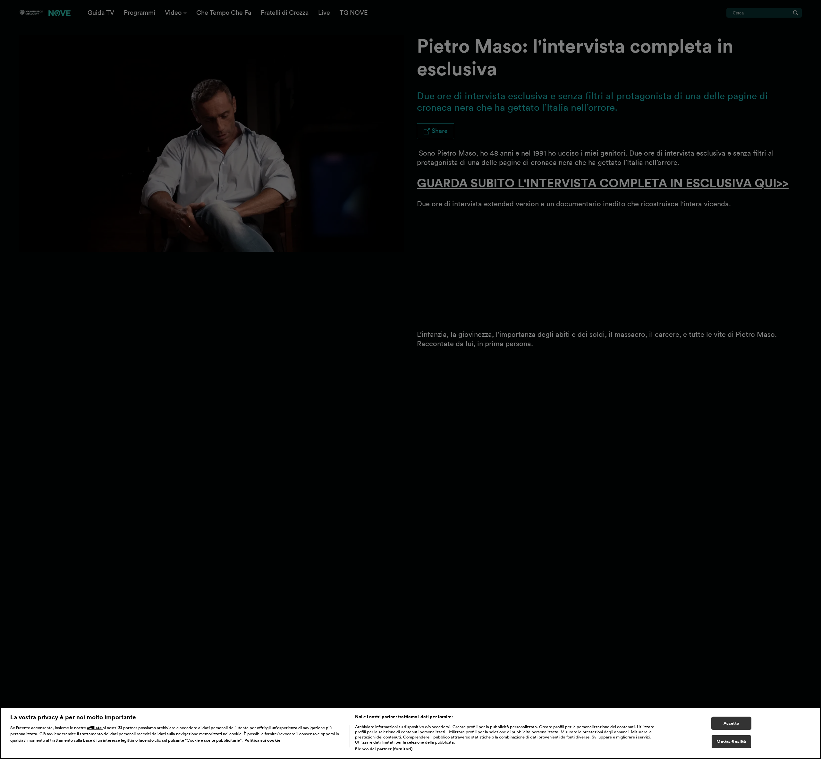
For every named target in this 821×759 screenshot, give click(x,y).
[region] (410, 733)
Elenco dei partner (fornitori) (383, 749)
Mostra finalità (731, 742)
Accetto (731, 723)
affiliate (95, 728)
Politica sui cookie (262, 740)
